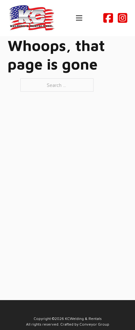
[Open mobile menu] (79, 17)
